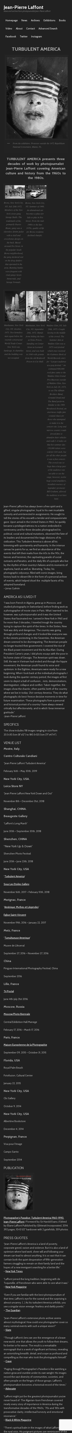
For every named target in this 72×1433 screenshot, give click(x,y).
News (24, 20)
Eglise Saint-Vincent (15, 914)
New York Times (14, 1271)
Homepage (12, 20)
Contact (30, 28)
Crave (9, 1361)
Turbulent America (14, 876)
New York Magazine (16, 1286)
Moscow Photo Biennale (17, 1014)
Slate (8, 1329)
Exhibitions (49, 20)
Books (62, 20)
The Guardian (13, 1310)
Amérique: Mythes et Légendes (21, 907)
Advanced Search (48, 28)
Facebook (11, 36)
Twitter (24, 36)
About (19, 28)
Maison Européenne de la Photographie (25, 1044)
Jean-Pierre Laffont (23, 7)
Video (9, 28)
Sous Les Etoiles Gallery (16, 884)
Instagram (36, 36)
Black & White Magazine (18, 1419)
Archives (35, 20)
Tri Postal (9, 991)
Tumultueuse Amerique (17, 937)
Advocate (11, 1388)
